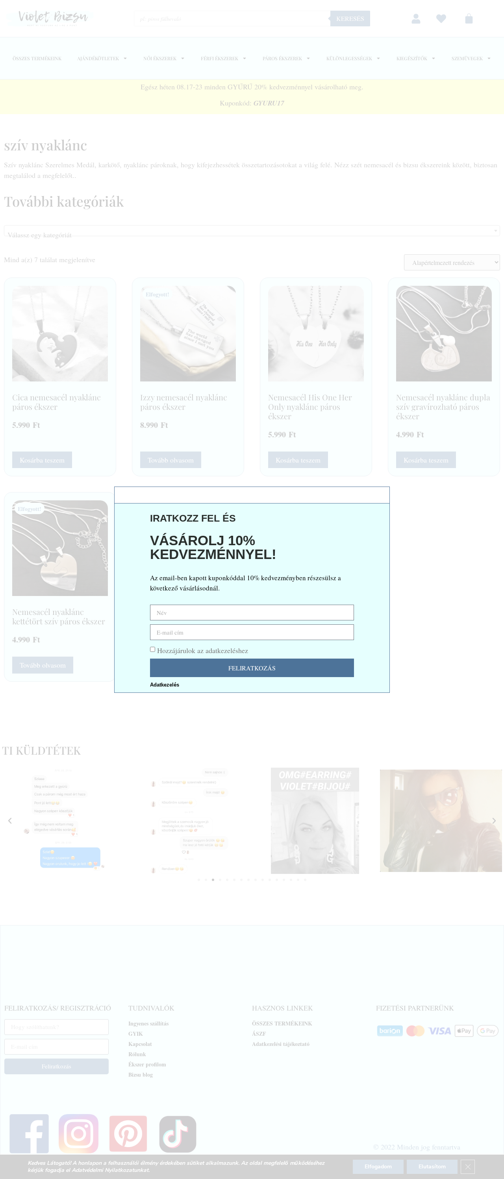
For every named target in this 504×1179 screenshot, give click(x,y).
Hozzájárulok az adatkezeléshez (202, 650)
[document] (252, 589)
